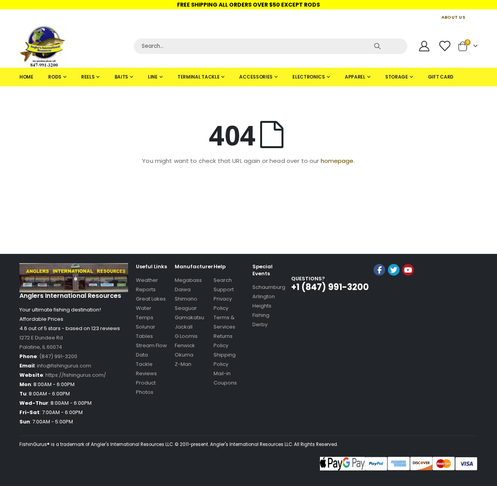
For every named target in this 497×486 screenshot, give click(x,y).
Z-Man (183, 364)
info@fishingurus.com (64, 365)
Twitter (394, 270)
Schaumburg (268, 287)
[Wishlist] (445, 46)
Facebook (379, 270)
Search (223, 280)
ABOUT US (453, 17)
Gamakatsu (189, 317)
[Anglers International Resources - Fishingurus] (73, 46)
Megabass (188, 280)
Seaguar (186, 308)
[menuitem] (26, 77)
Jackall (184, 326)
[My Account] (424, 46)
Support (224, 289)
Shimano (186, 298)
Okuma (184, 354)
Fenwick (185, 345)
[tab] (248, 77)
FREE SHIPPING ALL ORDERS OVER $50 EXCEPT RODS (248, 5)
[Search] (377, 46)
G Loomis (186, 336)
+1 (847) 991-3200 (330, 287)
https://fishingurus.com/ (75, 375)
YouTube (408, 270)
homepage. (338, 161)
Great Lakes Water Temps (151, 308)
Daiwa (183, 289)
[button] (393, 290)
